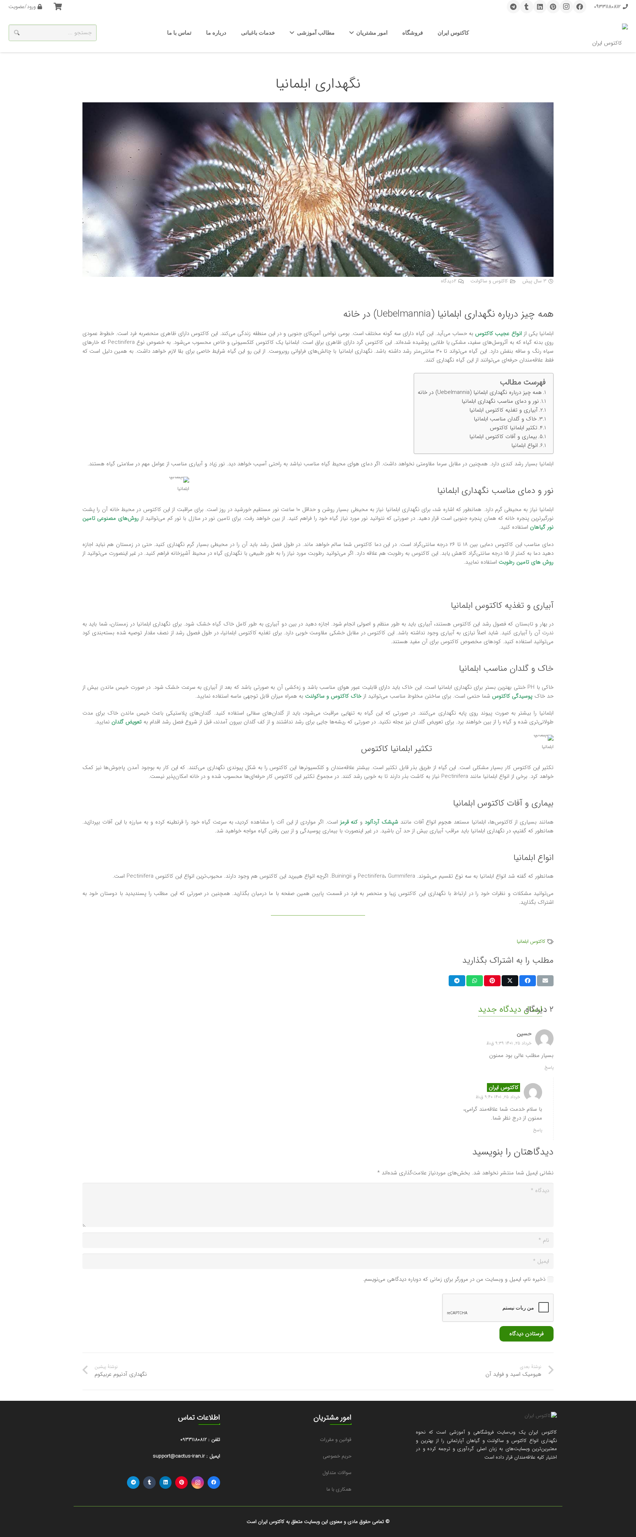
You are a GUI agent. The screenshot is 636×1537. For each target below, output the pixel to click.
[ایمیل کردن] (545, 980)
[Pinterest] (553, 6)
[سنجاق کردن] (492, 980)
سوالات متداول (336, 1473)
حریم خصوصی (337, 1456)
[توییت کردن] (510, 980)
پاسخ (549, 1067)
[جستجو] (17, 32)
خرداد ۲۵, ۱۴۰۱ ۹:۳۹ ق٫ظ (508, 1043)
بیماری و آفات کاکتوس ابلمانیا (503, 436)
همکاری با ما (338, 1489)
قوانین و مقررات (335, 1439)
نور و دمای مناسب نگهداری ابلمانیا (500, 401)
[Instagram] (566, 6)
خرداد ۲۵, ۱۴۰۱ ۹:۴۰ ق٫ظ (498, 1096)
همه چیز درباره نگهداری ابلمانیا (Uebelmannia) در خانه (480, 392)
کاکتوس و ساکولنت (489, 281)
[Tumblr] (526, 6)
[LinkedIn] (540, 6)
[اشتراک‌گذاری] (527, 980)
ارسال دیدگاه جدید (510, 1009)
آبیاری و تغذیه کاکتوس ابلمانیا (503, 410)
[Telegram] (513, 6)
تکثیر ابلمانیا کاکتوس (513, 427)
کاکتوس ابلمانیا (531, 941)
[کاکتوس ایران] (610, 33)
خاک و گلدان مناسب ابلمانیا (505, 419)
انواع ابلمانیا (524, 445)
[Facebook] (579, 6)
